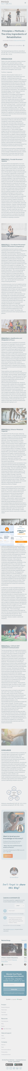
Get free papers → (21, 541)
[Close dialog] (27, 525)
